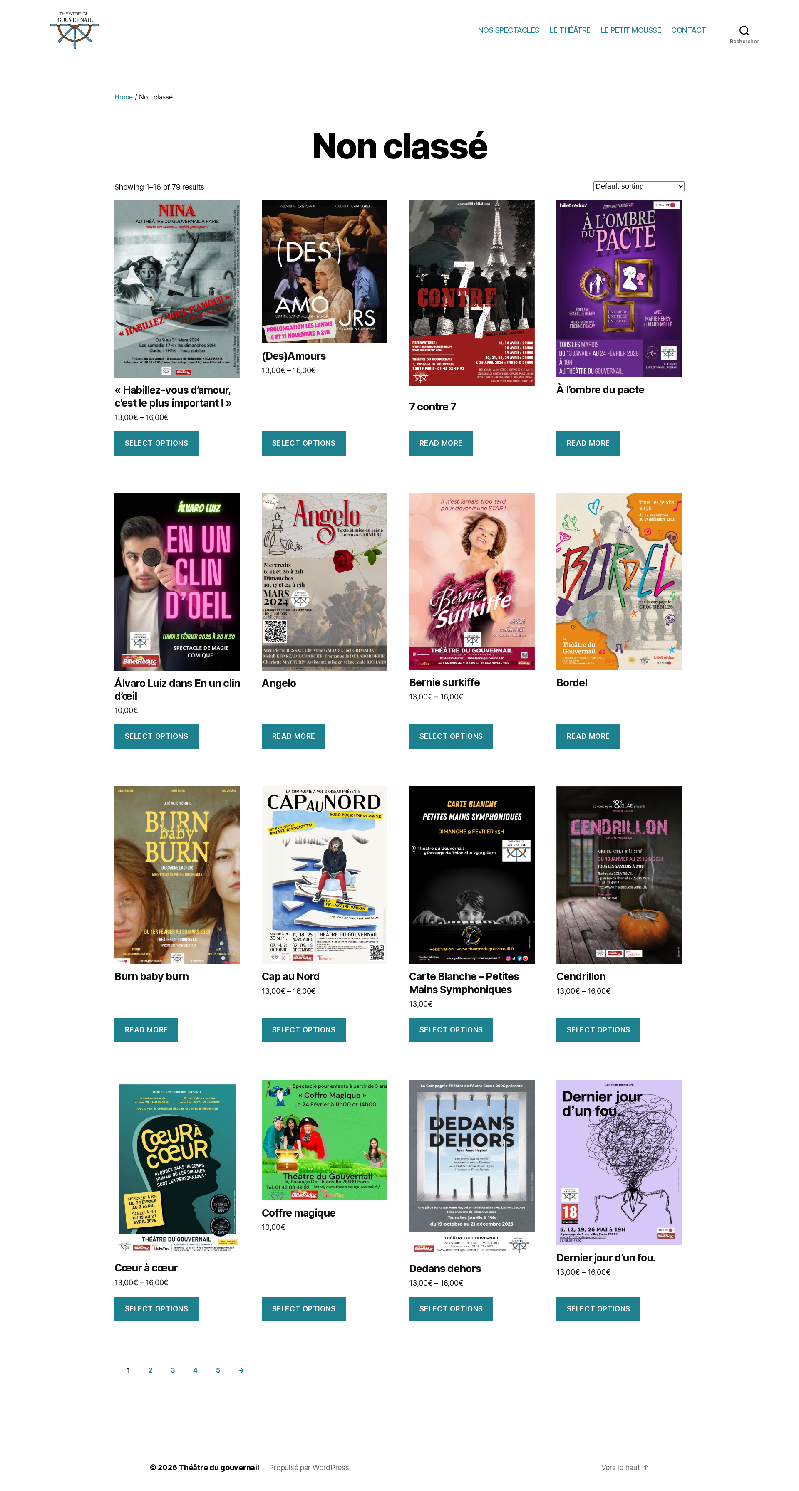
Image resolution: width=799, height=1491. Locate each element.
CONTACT (688, 30)
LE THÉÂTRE (570, 30)
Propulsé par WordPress (309, 1467)
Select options (157, 443)
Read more (441, 443)
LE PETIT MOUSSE (631, 30)
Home (123, 97)
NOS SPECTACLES (508, 30)
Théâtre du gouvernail (219, 1467)
